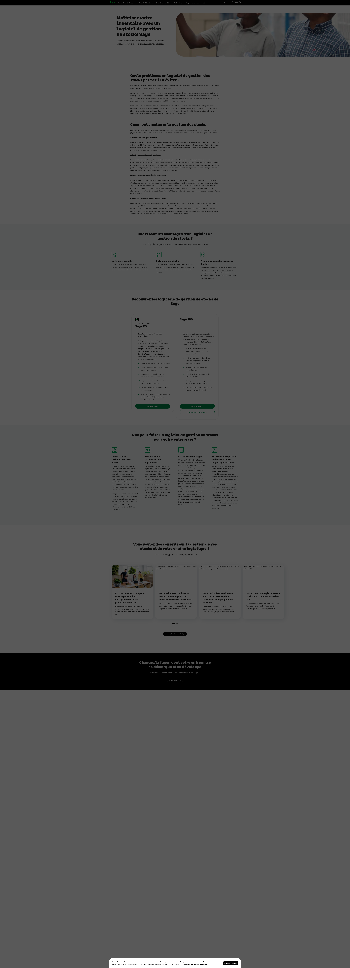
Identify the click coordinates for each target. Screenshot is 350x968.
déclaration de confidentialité (196, 964)
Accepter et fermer (230, 963)
